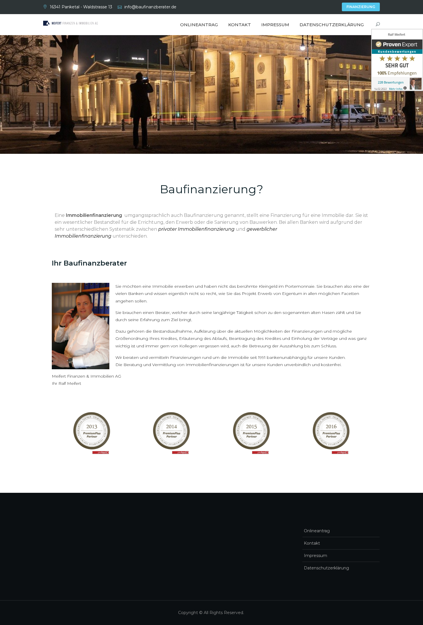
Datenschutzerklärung (332, 24)
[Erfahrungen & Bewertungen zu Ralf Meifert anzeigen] (397, 60)
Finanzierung (360, 7)
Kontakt (239, 24)
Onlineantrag (199, 24)
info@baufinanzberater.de (150, 7)
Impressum (275, 24)
